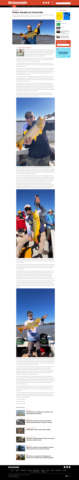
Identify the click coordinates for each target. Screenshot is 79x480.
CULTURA (48, 6)
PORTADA (10, 6)
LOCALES (14, 6)
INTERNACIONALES (34, 6)
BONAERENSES (23, 6)
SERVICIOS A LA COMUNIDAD (65, 6)
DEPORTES (58, 6)
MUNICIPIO (18, 6)
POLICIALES (40, 6)
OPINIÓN (44, 6)
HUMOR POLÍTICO (53, 6)
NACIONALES (28, 6)
